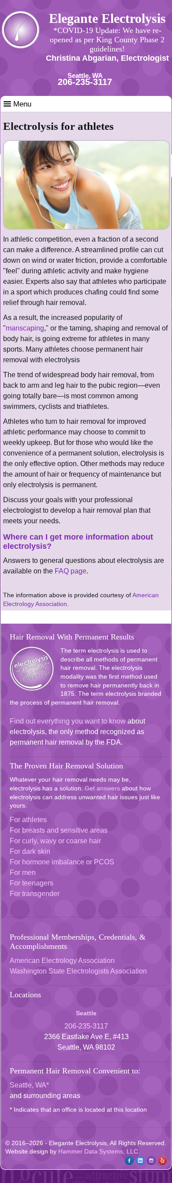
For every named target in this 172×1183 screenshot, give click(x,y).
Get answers (102, 788)
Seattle (86, 1013)
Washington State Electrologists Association (78, 971)
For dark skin (30, 851)
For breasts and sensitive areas (59, 830)
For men (23, 872)
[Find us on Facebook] (128, 1163)
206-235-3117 (85, 82)
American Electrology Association (62, 960)
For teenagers (31, 883)
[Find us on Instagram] (150, 1163)
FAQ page (70, 571)
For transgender (35, 893)
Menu (21, 104)
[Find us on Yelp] (161, 1163)
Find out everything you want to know (68, 721)
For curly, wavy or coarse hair (55, 841)
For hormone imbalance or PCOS (62, 862)
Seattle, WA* (29, 1085)
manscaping (25, 328)
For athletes (28, 819)
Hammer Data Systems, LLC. (99, 1151)
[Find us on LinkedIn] (139, 1163)
